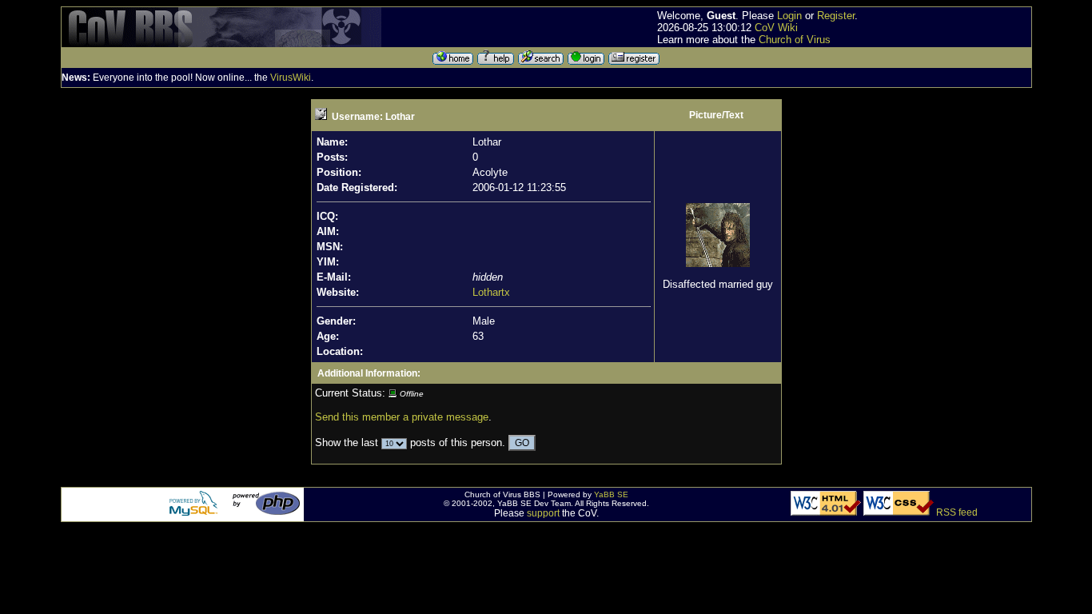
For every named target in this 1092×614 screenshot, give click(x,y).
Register (836, 16)
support (543, 513)
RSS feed (957, 512)
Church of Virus (795, 40)
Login (789, 16)
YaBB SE (611, 494)
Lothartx (491, 292)
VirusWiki (290, 77)
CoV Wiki (776, 28)
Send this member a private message (401, 417)
